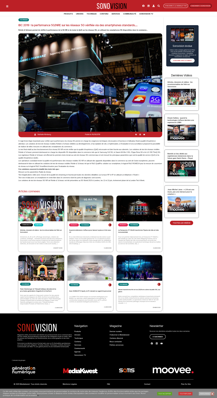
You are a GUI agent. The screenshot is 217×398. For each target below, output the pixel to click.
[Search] (158, 6)
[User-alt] (153, 6)
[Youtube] (161, 343)
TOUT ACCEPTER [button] (164, 394)
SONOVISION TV (146, 14)
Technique (92, 14)
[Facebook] (143, 6)
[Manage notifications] (212, 394)
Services (116, 14)
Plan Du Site (186, 384)
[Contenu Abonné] (109, 224)
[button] (136, 134)
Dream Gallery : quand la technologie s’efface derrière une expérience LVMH (180, 120)
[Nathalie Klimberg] (35, 134)
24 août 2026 (57, 248)
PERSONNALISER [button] (206, 394)
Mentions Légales (70, 384)
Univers (79, 14)
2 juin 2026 (58, 307)
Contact (147, 384)
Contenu (104, 14)
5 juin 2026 (107, 248)
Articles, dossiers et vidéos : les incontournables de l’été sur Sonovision (180, 84)
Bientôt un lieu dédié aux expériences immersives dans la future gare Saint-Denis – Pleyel (180, 156)
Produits (68, 14)
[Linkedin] (148, 6)
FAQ (108, 384)
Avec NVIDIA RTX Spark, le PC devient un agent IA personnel (90, 291)
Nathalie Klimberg (44, 134)
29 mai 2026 (156, 307)
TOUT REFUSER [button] (185, 394)
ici (38, 395)
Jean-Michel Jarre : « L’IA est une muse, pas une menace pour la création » (180, 192)
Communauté (129, 14)
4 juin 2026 (156, 248)
